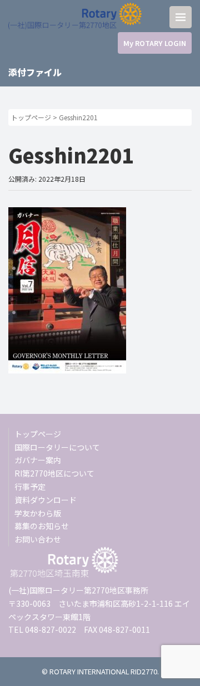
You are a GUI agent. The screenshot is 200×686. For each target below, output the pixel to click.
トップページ (31, 117)
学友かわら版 (37, 513)
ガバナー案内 (37, 459)
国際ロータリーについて (57, 447)
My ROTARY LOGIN (154, 43)
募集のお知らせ (41, 525)
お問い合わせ (37, 539)
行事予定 (30, 486)
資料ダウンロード (45, 499)
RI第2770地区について (54, 473)
